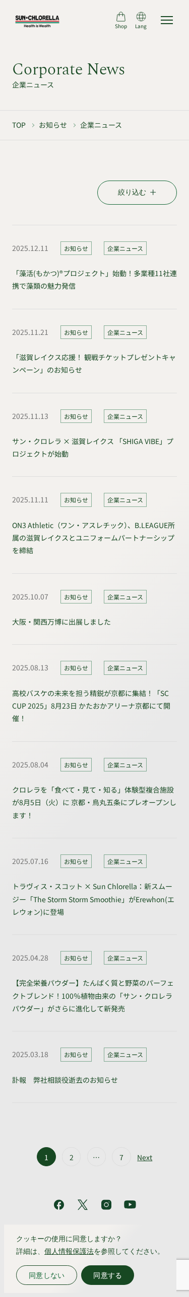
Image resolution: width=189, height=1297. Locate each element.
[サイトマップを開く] (167, 20)
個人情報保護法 (69, 1251)
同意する (107, 1275)
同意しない (47, 1275)
